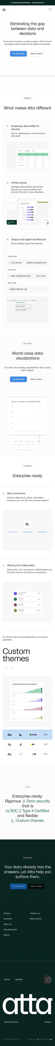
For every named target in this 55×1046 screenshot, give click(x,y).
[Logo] (4, 9)
